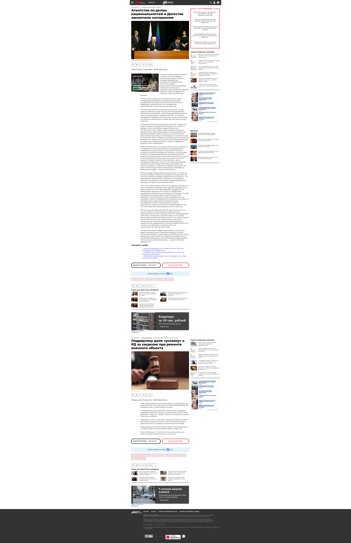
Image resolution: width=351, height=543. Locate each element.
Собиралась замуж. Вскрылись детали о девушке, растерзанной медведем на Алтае (207, 74)
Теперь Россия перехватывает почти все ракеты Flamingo (208, 146)
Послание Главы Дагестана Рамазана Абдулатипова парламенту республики (147, 305)
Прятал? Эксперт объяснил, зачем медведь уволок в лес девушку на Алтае (208, 356)
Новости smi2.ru (137, 331)
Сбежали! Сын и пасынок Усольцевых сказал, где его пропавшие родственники (209, 62)
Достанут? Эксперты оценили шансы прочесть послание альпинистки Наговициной (209, 56)
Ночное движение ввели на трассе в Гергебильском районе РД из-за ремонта (205, 28)
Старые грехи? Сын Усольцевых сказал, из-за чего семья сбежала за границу (208, 374)
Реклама (153, 511)
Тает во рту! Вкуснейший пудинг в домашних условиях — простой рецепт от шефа (208, 80)
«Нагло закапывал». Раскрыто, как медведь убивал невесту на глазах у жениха (208, 68)
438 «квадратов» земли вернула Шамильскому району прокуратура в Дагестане (205, 35)
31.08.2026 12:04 (135, 338)
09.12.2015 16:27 (135, 7)
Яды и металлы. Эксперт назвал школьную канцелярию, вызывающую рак (207, 344)
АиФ (151, 60)
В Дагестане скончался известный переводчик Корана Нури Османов (178, 294)
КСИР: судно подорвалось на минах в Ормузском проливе (208, 140)
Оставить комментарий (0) (175, 265)
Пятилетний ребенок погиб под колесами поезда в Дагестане (205, 42)
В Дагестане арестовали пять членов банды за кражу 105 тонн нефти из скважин (148, 473)
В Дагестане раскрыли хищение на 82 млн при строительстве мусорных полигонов (177, 473)
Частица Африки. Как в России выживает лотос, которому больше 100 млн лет (208, 350)
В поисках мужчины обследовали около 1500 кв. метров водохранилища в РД (205, 13)
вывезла (143, 434)
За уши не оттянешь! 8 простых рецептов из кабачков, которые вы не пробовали (209, 368)
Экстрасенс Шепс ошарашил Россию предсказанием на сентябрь (208, 152)
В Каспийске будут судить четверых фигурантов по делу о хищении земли (148, 479)
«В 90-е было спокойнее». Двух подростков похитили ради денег (208, 85)
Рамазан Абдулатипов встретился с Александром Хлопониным (178, 298)
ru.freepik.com (135, 390)
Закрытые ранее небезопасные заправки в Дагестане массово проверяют (205, 21)
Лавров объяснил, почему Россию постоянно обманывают (207, 158)
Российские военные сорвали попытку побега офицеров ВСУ (207, 134)
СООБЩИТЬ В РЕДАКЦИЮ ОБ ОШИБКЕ (189, 511)
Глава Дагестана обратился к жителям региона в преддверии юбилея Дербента (148, 299)
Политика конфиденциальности (167, 511)
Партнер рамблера (159, 536)
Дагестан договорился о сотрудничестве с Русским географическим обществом (163, 249)
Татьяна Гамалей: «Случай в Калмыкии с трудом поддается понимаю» (148, 294)
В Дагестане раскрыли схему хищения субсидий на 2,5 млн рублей (176, 479)
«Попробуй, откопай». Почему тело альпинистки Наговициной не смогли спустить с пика (208, 362)
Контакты (146, 511)
